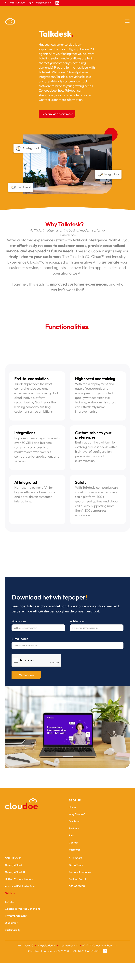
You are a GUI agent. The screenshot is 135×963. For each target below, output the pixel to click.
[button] (126, 21)
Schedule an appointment (57, 114)
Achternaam (78, 621)
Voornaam (19, 621)
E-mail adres (20, 639)
